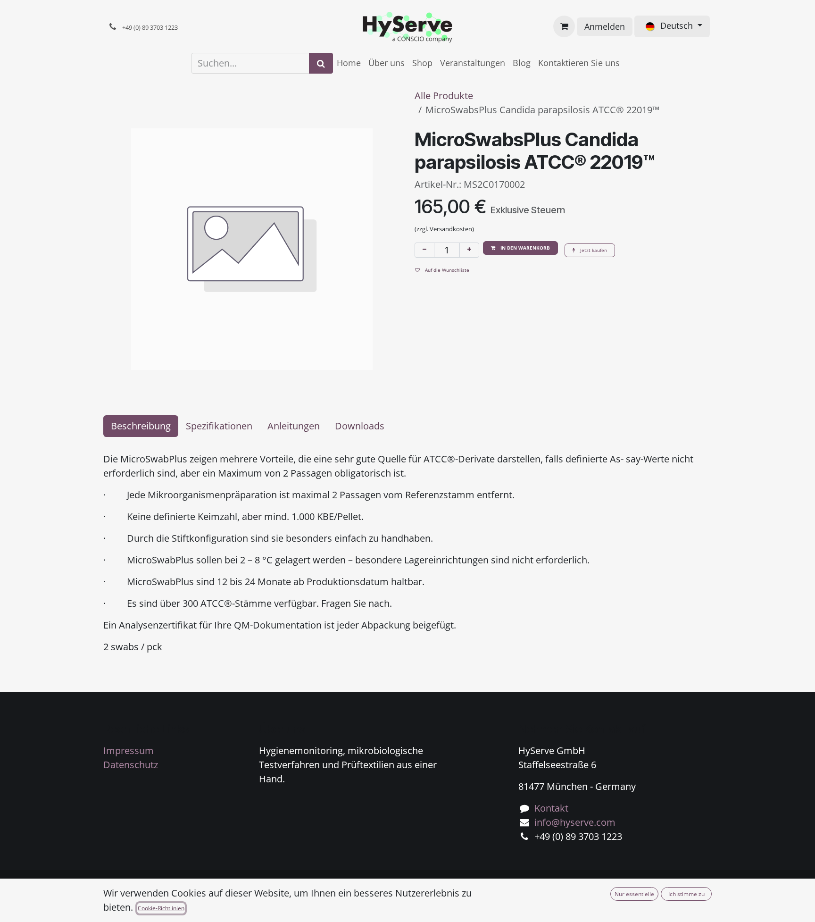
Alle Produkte (444, 95)
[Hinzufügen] (469, 250)
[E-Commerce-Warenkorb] (564, 26)
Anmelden (604, 26)
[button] (520, 248)
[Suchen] (321, 63)
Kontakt (551, 808)
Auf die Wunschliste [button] (446, 270)
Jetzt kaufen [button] (593, 250)
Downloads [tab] (359, 425)
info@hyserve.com (574, 822)
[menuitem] (349, 63)
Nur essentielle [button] (634, 894)
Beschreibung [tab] (141, 425)
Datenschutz (130, 764)
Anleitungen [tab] (293, 425)
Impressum (128, 750)
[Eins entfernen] (424, 250)
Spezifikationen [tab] (219, 425)
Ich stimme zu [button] (686, 894)
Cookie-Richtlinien (161, 908)
